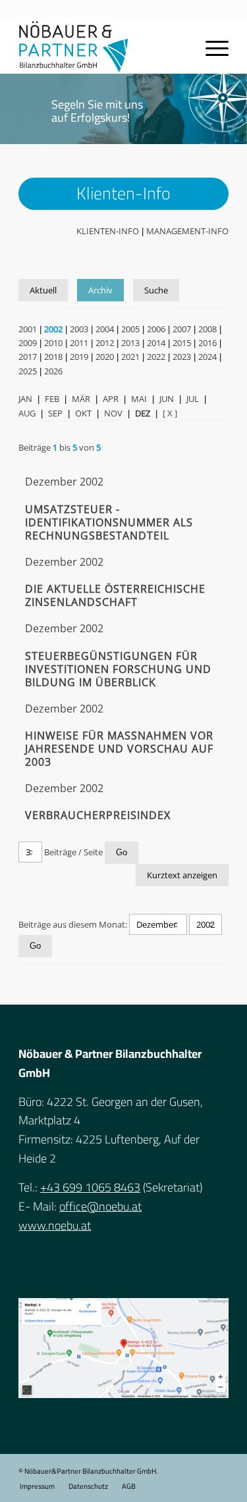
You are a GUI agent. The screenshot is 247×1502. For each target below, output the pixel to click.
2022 (156, 357)
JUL (192, 399)
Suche (156, 290)
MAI (139, 399)
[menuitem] (37, 1486)
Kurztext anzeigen (182, 875)
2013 (130, 343)
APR (111, 399)
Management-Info (187, 231)
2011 (79, 343)
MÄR (81, 399)
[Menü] (210, 46)
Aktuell (43, 290)
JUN (166, 399)
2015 (182, 343)
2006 (156, 329)
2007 (182, 329)
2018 (53, 357)
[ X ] (170, 413)
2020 (105, 357)
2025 (27, 371)
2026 (53, 371)
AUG (27, 413)
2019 (79, 357)
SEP (55, 413)
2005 (130, 329)
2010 (53, 343)
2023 (182, 357)
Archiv (100, 290)
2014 (156, 343)
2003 (79, 329)
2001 (27, 329)
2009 (27, 343)
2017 (27, 357)
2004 (105, 329)
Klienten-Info (107, 231)
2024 (207, 357)
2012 (105, 343)
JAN (25, 399)
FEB (52, 399)
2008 (207, 329)
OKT (83, 413)
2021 (130, 357)
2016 (207, 343)
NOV (113, 413)
